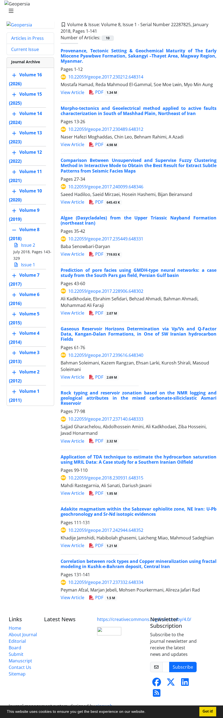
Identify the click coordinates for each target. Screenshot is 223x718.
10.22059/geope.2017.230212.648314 (105, 77)
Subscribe (183, 667)
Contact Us (20, 667)
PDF (105, 92)
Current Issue (25, 49)
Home (15, 628)
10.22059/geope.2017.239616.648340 (105, 355)
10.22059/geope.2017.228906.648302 (105, 291)
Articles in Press (27, 38)
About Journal (23, 635)
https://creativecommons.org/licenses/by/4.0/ (144, 619)
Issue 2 (27, 245)
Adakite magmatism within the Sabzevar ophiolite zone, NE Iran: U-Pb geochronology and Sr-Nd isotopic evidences (138, 511)
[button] (147, 712)
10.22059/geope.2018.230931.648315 (105, 478)
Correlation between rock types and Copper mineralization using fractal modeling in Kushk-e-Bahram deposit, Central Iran (138, 563)
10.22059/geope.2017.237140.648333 (105, 419)
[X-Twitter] (170, 684)
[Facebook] (156, 684)
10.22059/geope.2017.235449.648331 (105, 239)
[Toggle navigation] (109, 11)
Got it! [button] (208, 711)
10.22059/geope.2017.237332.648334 (105, 582)
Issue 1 (27, 265)
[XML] (101, 31)
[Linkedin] (184, 684)
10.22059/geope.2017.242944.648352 (105, 530)
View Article (72, 92)
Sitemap (17, 674)
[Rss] (156, 695)
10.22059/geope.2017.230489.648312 (105, 129)
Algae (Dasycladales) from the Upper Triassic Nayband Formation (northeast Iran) (138, 220)
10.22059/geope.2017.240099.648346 (105, 187)
